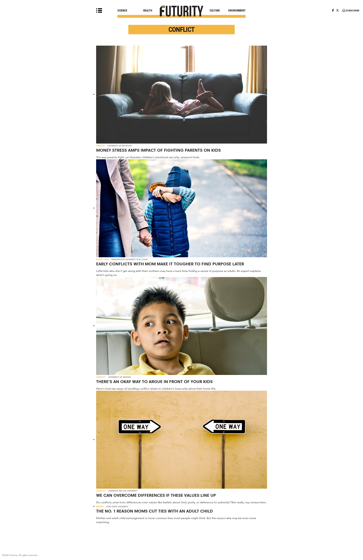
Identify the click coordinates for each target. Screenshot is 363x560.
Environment (237, 10)
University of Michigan (119, 145)
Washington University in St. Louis (129, 259)
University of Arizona (119, 377)
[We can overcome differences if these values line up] (181, 440)
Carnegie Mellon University (123, 491)
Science (122, 10)
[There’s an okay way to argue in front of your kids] (181, 326)
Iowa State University (117, 506)
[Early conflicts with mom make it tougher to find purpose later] (181, 208)
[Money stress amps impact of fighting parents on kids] (181, 95)
